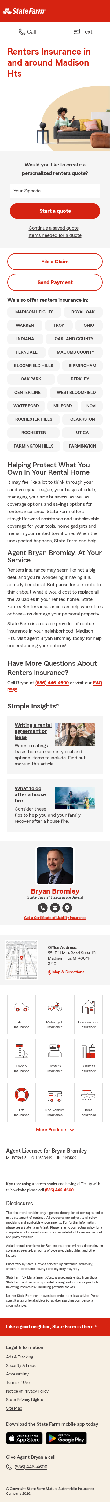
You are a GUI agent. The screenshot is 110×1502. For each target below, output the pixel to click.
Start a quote (55, 211)
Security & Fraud (21, 1366)
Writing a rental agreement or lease (33, 731)
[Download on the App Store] (24, 1438)
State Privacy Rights (24, 1400)
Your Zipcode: (27, 190)
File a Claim (55, 261)
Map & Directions (68, 972)
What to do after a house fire (30, 794)
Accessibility (17, 1374)
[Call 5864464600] (43, 908)
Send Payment (55, 282)
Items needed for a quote (55, 235)
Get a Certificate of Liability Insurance (55, 917)
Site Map (14, 1408)
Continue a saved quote (54, 228)
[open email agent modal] (55, 908)
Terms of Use (18, 1383)
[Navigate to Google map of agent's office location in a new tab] (67, 908)
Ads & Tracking (19, 1357)
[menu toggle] (100, 11)
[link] (27, 10)
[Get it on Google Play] (66, 1438)
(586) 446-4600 (52, 682)
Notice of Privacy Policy (27, 1391)
